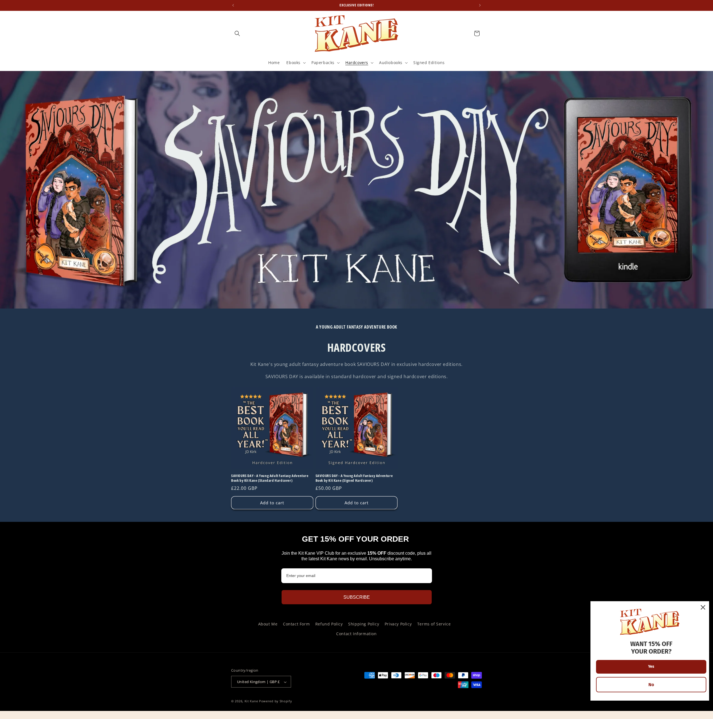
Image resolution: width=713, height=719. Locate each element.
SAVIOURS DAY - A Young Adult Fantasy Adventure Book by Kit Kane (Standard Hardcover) (270, 478)
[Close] (703, 607)
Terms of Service (434, 624)
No (651, 684)
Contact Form (296, 624)
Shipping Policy (363, 624)
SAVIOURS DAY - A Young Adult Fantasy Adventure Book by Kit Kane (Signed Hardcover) (354, 478)
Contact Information (356, 633)
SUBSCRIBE (356, 597)
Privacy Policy (398, 624)
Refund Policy (329, 624)
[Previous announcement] (233, 5)
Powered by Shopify (275, 701)
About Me (268, 624)
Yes (651, 666)
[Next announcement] (480, 5)
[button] (237, 33)
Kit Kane (251, 701)
